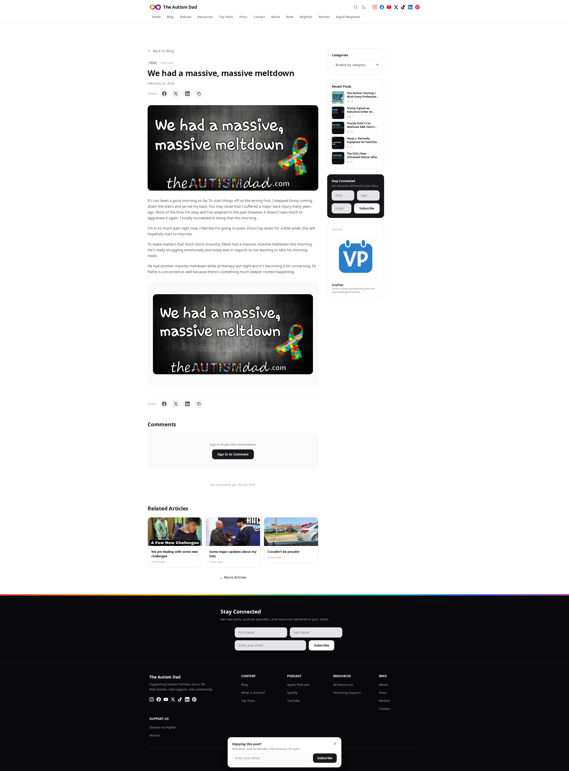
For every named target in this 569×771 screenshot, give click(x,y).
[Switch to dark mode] (364, 7)
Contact (259, 17)
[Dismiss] (335, 743)
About (275, 17)
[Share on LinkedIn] (187, 93)
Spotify (292, 692)
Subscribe (366, 208)
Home (156, 17)
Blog (170, 17)
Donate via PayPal (162, 727)
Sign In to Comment (232, 454)
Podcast (185, 17)
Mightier (306, 17)
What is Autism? (253, 692)
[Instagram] (375, 7)
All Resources (343, 684)
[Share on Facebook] (164, 93)
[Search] (356, 7)
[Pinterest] (417, 7)
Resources (205, 17)
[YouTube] (389, 7)
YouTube (293, 701)
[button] (233, 148)
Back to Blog (163, 50)
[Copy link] (198, 93)
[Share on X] (175, 93)
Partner (324, 17)
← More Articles (233, 577)
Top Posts (226, 17)
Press (243, 17)
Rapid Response (348, 17)
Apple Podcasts (298, 684)
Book (289, 17)
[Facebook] (382, 7)
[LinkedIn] (410, 7)
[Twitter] (396, 7)
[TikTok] (403, 7)
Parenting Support (347, 692)
